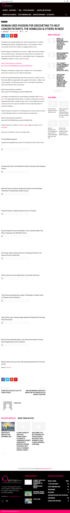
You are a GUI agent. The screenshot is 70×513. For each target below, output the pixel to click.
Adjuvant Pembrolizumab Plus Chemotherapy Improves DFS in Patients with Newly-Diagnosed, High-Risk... (52, 133)
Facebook (25, 125)
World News (9, 19)
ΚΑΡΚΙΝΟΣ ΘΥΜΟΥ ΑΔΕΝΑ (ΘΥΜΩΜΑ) (38, 492)
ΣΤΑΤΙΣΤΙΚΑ (36, 499)
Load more (58, 91)
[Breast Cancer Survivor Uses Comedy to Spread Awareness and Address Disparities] (64, 123)
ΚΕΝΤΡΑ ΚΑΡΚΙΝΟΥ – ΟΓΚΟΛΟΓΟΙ (43, 14)
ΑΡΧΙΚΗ (5, 10)
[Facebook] (64, 1)
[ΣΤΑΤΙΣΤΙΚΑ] (28, 501)
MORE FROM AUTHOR (26, 418)
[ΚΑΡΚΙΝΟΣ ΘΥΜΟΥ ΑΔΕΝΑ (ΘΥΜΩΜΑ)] (28, 493)
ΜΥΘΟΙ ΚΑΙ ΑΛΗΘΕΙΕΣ (9, 14)
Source (9, 367)
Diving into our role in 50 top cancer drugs (11, 391)
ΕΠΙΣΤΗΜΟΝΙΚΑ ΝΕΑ (24, 14)
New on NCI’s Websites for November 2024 (6, 434)
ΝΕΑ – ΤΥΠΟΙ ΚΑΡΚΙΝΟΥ (26, 10)
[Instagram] (67, 1)
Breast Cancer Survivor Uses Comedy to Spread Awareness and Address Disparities (63, 131)
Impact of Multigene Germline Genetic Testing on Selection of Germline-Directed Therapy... (62, 44)
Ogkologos (5, 31)
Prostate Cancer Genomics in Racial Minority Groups (52, 110)
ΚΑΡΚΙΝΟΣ (12, 10)
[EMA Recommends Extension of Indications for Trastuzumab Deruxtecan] (51, 55)
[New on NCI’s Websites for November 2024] (8, 426)
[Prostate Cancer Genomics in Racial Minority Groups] (53, 104)
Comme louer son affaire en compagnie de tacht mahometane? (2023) (39, 483)
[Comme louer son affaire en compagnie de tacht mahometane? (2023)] (28, 482)
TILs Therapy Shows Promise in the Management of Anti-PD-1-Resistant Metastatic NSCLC (63, 66)
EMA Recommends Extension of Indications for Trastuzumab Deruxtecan (62, 56)
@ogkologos (46, 468)
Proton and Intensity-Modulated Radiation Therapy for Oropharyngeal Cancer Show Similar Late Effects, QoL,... (62, 80)
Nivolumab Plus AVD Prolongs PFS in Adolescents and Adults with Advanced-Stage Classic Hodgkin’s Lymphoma (38, 438)
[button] (66, 14)
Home (2, 19)
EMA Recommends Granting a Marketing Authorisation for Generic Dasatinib (35, 392)
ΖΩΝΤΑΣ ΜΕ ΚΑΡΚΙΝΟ (44, 10)
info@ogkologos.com (14, 496)
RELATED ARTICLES (8, 418)
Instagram (4, 127)
